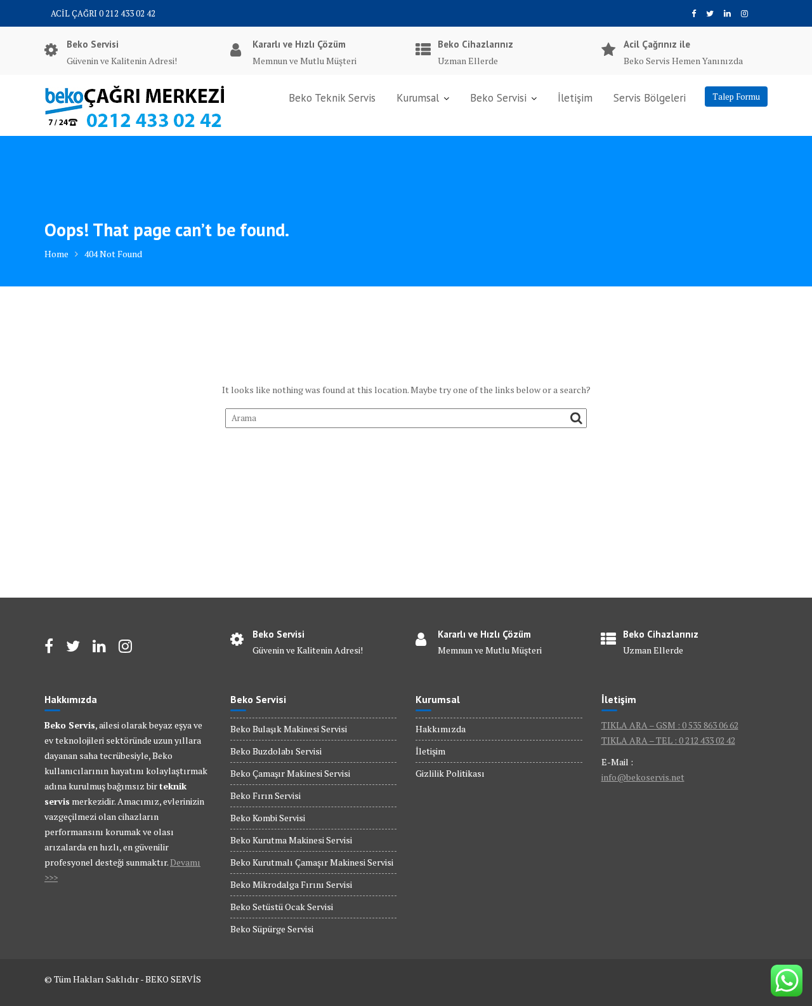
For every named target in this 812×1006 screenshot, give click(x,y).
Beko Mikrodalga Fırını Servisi (291, 884)
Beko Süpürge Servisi (271, 929)
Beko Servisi (498, 98)
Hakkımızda (441, 729)
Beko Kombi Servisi (267, 818)
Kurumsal (417, 98)
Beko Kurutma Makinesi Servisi (291, 840)
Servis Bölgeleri (649, 98)
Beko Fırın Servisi (265, 795)
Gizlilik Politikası (450, 773)
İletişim (575, 98)
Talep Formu (736, 96)
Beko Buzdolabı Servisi (276, 751)
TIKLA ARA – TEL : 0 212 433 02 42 (668, 740)
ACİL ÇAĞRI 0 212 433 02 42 (103, 13)
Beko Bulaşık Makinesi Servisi (288, 729)
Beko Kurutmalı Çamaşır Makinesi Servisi (311, 862)
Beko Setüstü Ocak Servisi (281, 907)
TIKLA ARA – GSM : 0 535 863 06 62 (669, 725)
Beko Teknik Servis (332, 98)
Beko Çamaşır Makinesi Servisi (290, 773)
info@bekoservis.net (642, 777)
